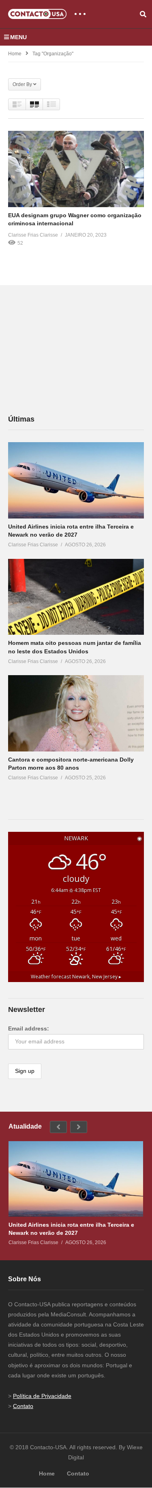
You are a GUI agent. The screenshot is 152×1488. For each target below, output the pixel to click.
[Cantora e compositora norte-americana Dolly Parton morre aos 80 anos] (76, 713)
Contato (23, 1406)
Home (14, 54)
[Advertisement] (69, 349)
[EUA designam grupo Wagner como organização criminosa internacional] (76, 169)
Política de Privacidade (42, 1396)
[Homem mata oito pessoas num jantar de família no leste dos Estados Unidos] (76, 597)
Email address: (28, 1028)
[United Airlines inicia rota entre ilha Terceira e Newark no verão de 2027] (76, 480)
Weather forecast (76, 976)
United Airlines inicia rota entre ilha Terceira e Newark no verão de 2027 (71, 1228)
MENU (18, 37)
